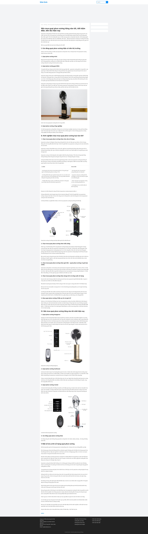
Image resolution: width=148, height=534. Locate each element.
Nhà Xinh (43, 2)
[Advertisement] (74, 13)
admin (42, 513)
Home (42, 24)
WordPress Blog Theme (75, 532)
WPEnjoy (81, 532)
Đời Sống (45, 24)
